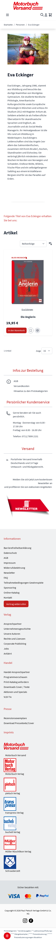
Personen (20, 24)
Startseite (8, 24)
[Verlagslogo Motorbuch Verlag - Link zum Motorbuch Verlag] (28, 765)
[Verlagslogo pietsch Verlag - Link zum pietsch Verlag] (28, 784)
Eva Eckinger (27, 309)
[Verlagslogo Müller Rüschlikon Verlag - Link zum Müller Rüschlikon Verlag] (28, 843)
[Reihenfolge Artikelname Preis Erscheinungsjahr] (33, 243)
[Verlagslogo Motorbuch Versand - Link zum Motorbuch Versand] (28, 746)
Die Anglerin (28, 317)
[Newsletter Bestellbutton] (28, 505)
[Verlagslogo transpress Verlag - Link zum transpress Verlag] (28, 804)
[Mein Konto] (46, 15)
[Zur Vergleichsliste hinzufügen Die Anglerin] (37, 330)
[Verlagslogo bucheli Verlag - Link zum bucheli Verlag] (28, 823)
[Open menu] (7, 15)
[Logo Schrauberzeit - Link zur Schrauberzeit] (28, 862)
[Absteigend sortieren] (50, 244)
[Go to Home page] (28, 6)
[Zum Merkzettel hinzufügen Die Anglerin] (30, 330)
